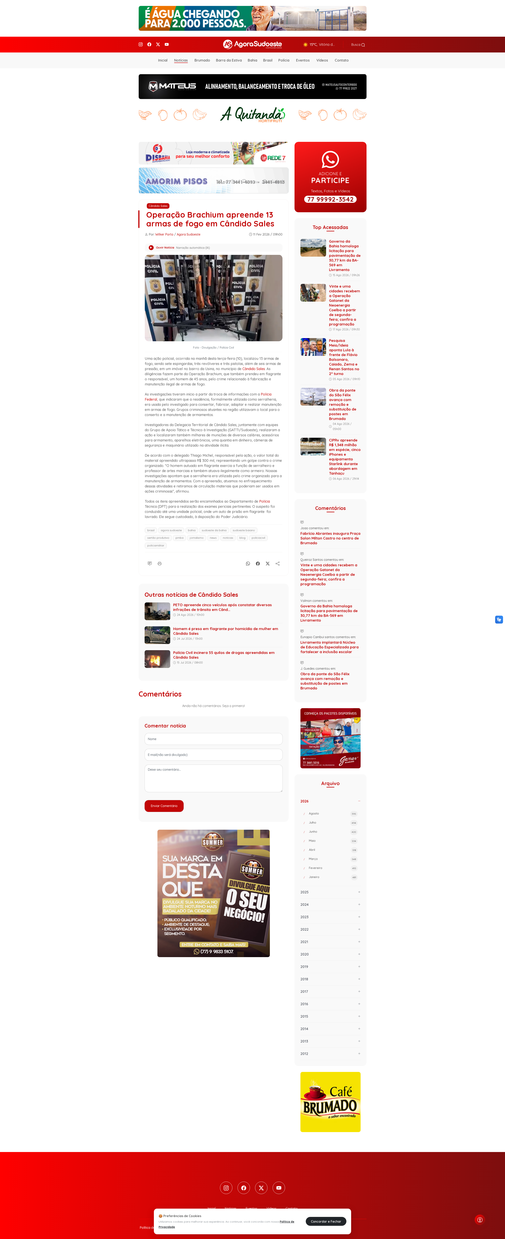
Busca (356, 45)
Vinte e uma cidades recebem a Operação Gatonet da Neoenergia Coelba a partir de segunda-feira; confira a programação (344, 305)
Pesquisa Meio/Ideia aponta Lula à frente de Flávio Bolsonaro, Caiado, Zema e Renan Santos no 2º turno (344, 357)
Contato (342, 60)
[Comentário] (150, 563)
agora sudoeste (171, 530)
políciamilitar (155, 545)
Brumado (202, 60)
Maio (332, 841)
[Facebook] (149, 44)
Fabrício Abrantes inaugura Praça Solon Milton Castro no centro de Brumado (330, 538)
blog (242, 538)
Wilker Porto (164, 234)
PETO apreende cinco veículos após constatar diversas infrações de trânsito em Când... (222, 607)
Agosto (332, 813)
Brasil (267, 60)
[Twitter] (158, 44)
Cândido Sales (158, 206)
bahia (191, 530)
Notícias (181, 60)
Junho (332, 831)
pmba (179, 538)
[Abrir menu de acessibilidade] (480, 1220)
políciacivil (258, 538)
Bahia (252, 60)
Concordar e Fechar (326, 1221)
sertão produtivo (158, 538)
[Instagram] (141, 44)
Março (332, 859)
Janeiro (332, 877)
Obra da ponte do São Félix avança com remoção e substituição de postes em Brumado (342, 404)
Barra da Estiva (229, 60)
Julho (332, 822)
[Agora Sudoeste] (252, 44)
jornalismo (197, 538)
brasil (150, 530)
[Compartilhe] (277, 563)
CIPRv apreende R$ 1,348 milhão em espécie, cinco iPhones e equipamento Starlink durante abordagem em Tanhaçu (345, 457)
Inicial (162, 60)
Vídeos (322, 60)
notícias (228, 538)
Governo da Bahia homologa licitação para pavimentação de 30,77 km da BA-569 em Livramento (345, 255)
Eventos (303, 60)
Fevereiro (332, 868)
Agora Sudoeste (188, 234)
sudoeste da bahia (214, 530)
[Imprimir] (160, 563)
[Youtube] (167, 44)
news (213, 538)
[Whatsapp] (248, 563)
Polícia (283, 60)
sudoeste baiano (244, 530)
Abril (332, 850)
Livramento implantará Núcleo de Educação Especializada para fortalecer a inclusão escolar (329, 647)
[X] (268, 563)
